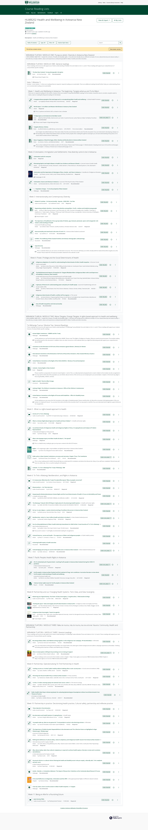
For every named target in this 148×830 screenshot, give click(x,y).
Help (122, 2)
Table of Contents (32, 42)
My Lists (33, 13)
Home (27, 13)
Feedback (50, 13)
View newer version (115, 49)
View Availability (105, 117)
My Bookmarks (41, 13)
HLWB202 (34, 33)
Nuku (104, 2)
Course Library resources (113, 2)
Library (100, 2)
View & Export (103, 20)
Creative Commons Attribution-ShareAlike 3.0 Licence (74, 808)
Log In (56, 13)
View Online (106, 73)
